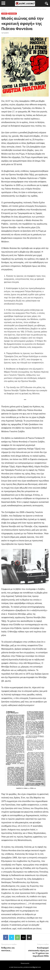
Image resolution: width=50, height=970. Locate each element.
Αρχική (3, 9)
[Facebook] (5, 937)
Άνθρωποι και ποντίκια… (8, 949)
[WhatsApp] (17, 937)
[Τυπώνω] (29, 937)
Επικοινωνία (25, 963)
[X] (11, 937)
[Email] (23, 937)
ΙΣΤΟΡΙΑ (10, 9)
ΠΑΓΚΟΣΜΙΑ (12, 13)
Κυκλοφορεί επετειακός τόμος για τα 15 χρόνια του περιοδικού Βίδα (38, 951)
